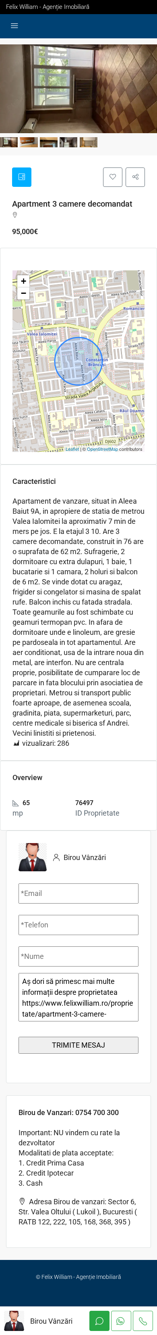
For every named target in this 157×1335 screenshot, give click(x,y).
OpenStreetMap (102, 449)
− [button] (23, 293)
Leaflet (72, 449)
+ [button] (23, 281)
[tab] (21, 177)
